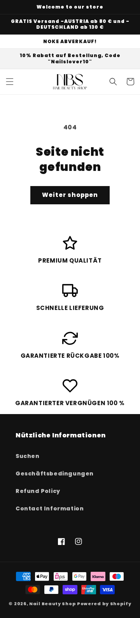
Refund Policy (38, 491)
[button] (9, 81)
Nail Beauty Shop (52, 604)
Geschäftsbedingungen (55, 473)
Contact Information (50, 508)
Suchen (28, 456)
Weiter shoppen (70, 195)
